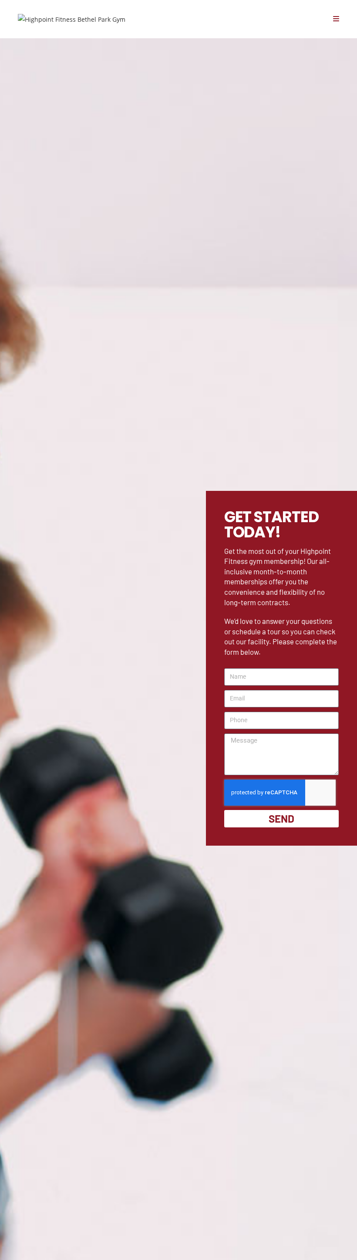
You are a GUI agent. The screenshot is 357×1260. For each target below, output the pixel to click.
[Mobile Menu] (336, 19)
